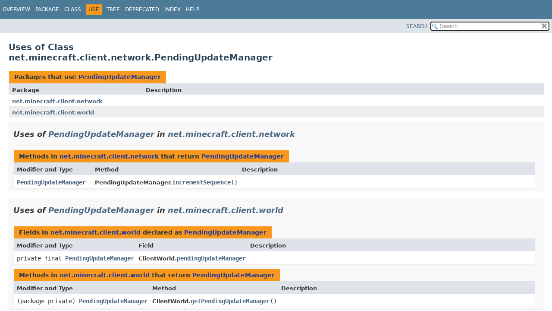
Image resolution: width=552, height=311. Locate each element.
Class (72, 9)
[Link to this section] (301, 134)
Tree (113, 9)
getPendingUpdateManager (230, 301)
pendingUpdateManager (211, 258)
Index (172, 9)
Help (192, 9)
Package (47, 9)
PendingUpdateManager (119, 76)
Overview (16, 9)
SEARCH (416, 26)
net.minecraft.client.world (53, 112)
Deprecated (142, 9)
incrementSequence (201, 182)
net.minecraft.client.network (57, 101)
